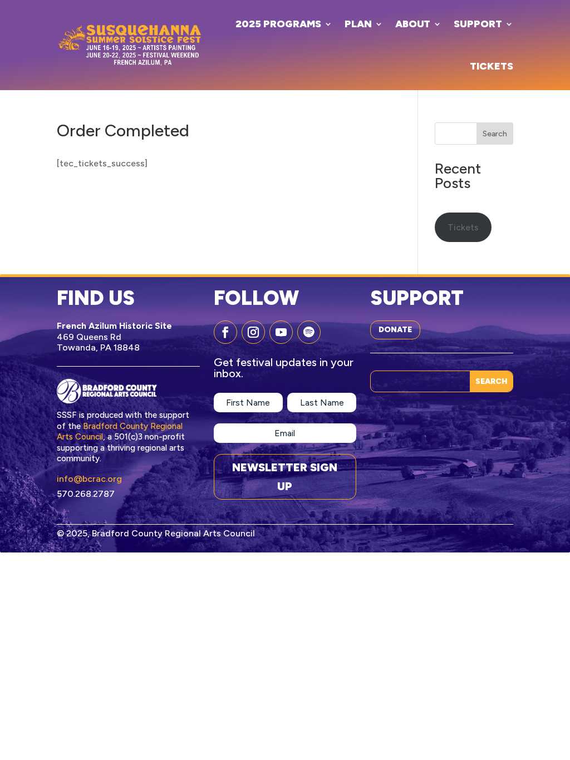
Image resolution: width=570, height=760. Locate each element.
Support (478, 24)
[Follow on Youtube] (281, 332)
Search (495, 134)
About (412, 24)
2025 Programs (278, 24)
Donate (395, 329)
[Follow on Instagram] (253, 332)
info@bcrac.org (89, 478)
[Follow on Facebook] (225, 332)
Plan (358, 24)
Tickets (491, 66)
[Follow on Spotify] (309, 332)
